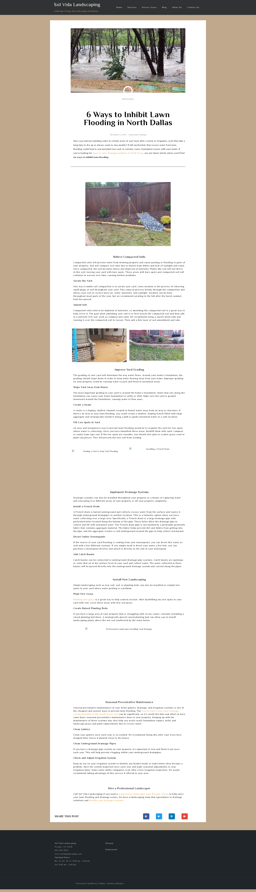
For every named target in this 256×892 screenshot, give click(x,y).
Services (132, 7)
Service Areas (149, 7)
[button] (146, 816)
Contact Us (193, 7)
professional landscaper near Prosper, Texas (143, 794)
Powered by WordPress (86, 883)
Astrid (109, 883)
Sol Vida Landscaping (77, 4)
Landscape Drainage (138, 135)
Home (119, 7)
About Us (177, 7)
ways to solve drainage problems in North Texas (118, 153)
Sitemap (109, 843)
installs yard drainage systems (106, 800)
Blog (164, 7)
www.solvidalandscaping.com (68, 854)
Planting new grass (84, 599)
